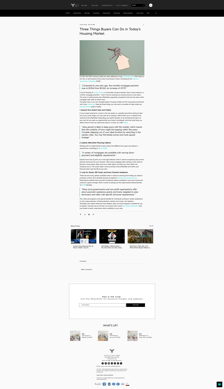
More (148, 13)
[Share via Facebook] (80, 214)
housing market (106, 13)
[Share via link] (93, 214)
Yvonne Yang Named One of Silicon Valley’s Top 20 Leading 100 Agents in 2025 (83, 247)
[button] (150, 5)
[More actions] (143, 25)
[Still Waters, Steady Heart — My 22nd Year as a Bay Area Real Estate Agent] (112, 236)
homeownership (77, 13)
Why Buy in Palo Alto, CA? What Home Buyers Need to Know (140, 247)
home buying (117, 13)
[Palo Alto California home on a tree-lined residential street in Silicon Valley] (140, 236)
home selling (96, 13)
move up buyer (140, 13)
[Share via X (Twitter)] (85, 214)
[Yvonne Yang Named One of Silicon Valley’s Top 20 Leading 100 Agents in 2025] (83, 236)
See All (151, 226)
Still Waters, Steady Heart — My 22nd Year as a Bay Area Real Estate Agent (111, 247)
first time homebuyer (128, 13)
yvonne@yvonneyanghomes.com (113, 360)
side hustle (87, 13)
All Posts (68, 13)
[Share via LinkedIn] (89, 214)
